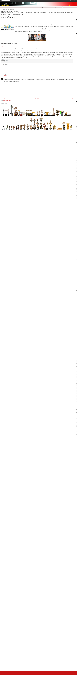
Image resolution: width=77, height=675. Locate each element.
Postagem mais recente (4, 98)
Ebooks (14, 7)
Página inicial (37, 98)
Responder (5, 69)
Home (1, 7)
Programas (20, 7)
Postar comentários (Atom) (7, 100)
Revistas (7, 7)
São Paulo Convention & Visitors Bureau (10, 21)
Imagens (48, 7)
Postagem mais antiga (70, 98)
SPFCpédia (4, 4)
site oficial (3, 46)
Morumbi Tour (6, 61)
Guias (17, 7)
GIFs (45, 7)
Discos (38, 7)
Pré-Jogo (42, 7)
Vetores (51, 7)
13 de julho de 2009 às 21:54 (11, 78)
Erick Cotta (5, 78)
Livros (11, 7)
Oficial (4, 7)
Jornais (31, 7)
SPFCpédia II (60, 7)
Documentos (34, 7)
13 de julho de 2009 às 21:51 (13, 71)
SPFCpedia (2, 672)
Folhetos (27, 7)
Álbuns (24, 7)
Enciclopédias (55, 7)
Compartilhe (2, 59)
